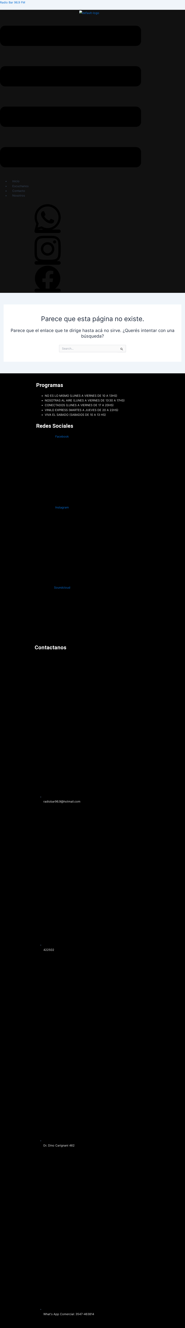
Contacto (18, 191)
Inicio (16, 181)
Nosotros (18, 195)
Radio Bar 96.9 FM (12, 2)
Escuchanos (20, 186)
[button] (70, 97)
